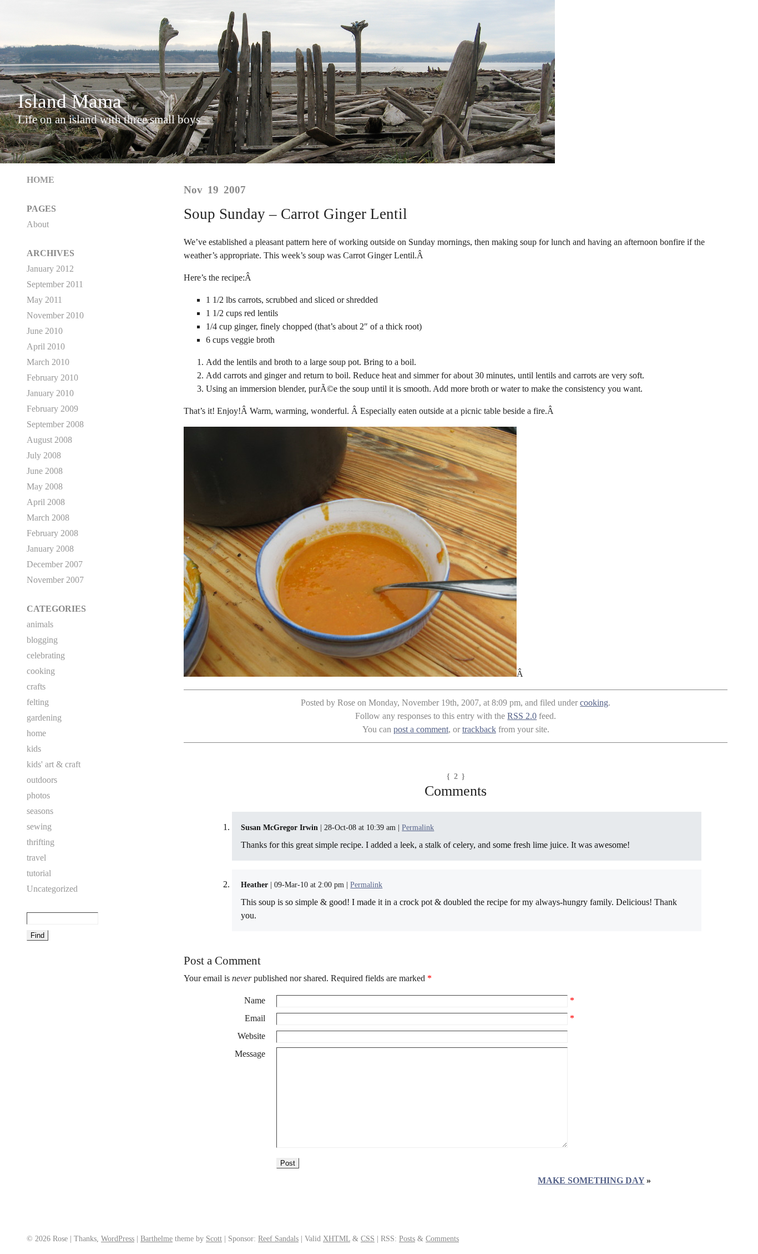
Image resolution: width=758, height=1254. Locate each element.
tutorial (39, 873)
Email (255, 1018)
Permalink (418, 827)
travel (36, 857)
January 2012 (50, 268)
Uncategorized (52, 888)
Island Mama (70, 101)
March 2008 (48, 517)
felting (38, 702)
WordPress (117, 1238)
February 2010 (52, 377)
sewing (39, 826)
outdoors (42, 780)
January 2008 (50, 548)
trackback (479, 729)
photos (38, 795)
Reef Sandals (278, 1238)
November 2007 (55, 579)
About (38, 224)
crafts (36, 686)
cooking (594, 702)
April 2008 (46, 502)
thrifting (40, 842)
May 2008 (45, 486)
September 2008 (55, 424)
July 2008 (44, 455)
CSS (368, 1238)
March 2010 (48, 362)
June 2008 (45, 471)
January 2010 (50, 393)
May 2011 (44, 299)
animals (40, 624)
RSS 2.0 (522, 716)
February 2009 (52, 408)
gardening (44, 717)
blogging (42, 640)
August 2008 (49, 439)
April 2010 (46, 346)
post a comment (420, 729)
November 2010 (55, 315)
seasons (40, 811)
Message (250, 1053)
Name (254, 1000)
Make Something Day (591, 1180)
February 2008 (52, 533)
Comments (442, 1238)
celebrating (46, 655)
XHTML (336, 1238)
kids (34, 748)
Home (40, 179)
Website (251, 1036)
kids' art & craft (53, 764)
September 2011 (55, 284)
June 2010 (45, 331)
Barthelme (156, 1238)
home (36, 733)
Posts (407, 1238)
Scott (214, 1238)
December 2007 (55, 564)
